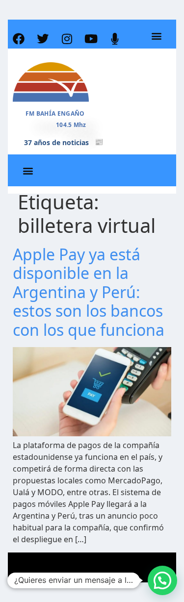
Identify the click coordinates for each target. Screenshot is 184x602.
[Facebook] (19, 39)
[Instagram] (67, 39)
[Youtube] (91, 39)
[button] (157, 36)
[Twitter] (43, 39)
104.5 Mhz (71, 125)
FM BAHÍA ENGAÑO (55, 113)
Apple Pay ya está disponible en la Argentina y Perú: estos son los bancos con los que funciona (88, 292)
